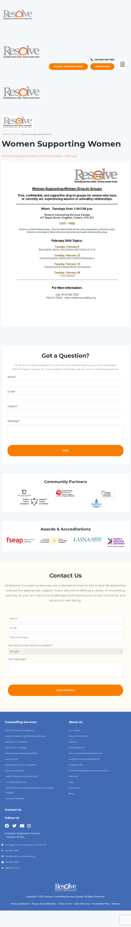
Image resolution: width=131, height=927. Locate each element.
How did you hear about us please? (29, 645)
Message (13, 421)
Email (11, 391)
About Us (75, 722)
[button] (122, 64)
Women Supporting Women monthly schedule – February (39, 156)
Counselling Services (21, 722)
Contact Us (13, 810)
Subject (12, 406)
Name (11, 377)
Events (15, 134)
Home (5, 134)
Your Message (16, 659)
